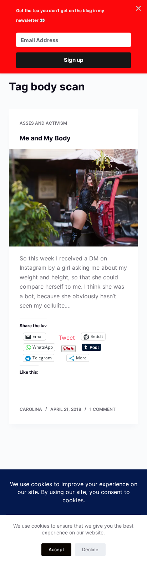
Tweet (67, 336)
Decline (90, 549)
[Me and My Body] (73, 197)
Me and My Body (45, 138)
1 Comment (103, 409)
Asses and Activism (43, 123)
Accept (56, 549)
